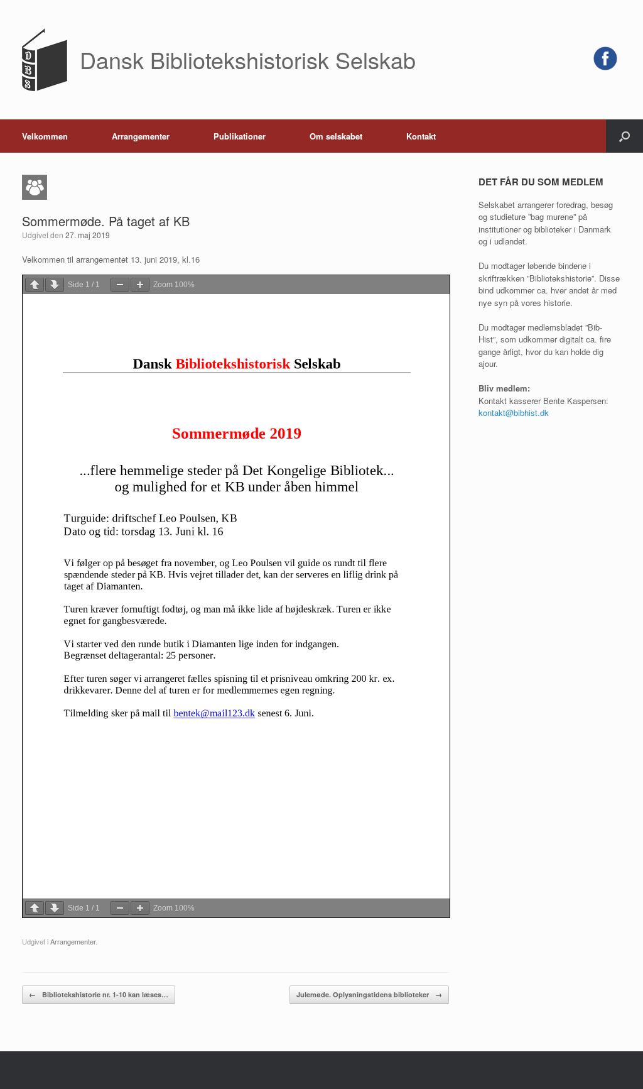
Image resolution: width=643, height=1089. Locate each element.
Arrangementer (141, 136)
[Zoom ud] (120, 285)
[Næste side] (54, 285)
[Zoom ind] (140, 285)
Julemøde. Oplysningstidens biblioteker (369, 994)
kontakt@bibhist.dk (513, 413)
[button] (624, 136)
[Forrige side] (34, 285)
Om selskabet (336, 136)
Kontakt (421, 136)
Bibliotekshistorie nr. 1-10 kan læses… (98, 994)
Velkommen (45, 136)
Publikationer (239, 136)
